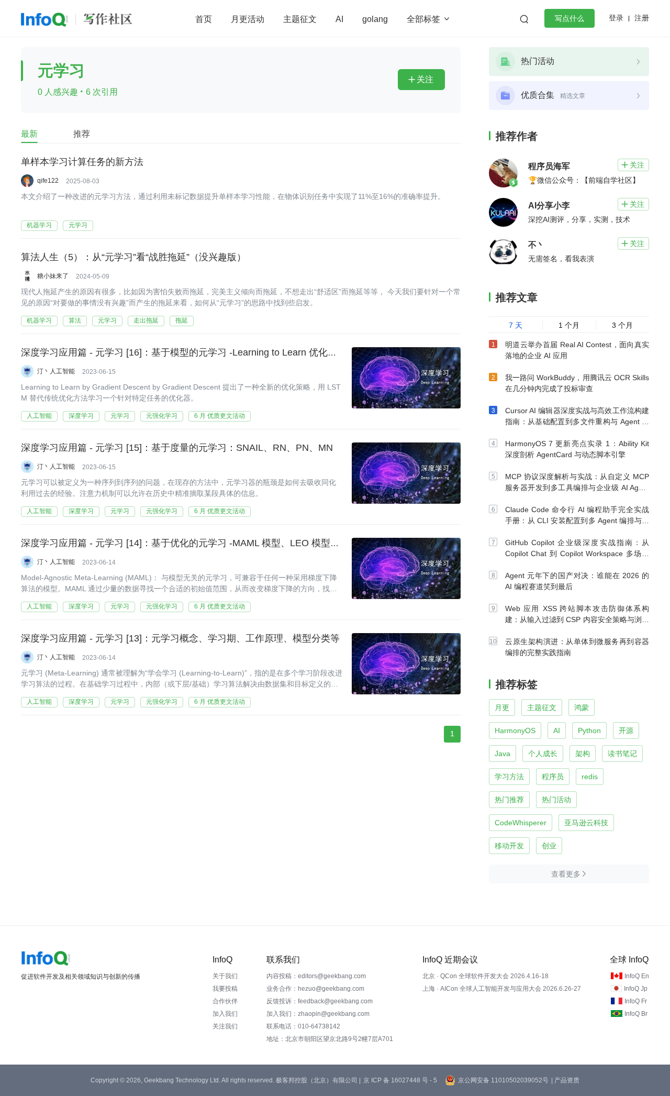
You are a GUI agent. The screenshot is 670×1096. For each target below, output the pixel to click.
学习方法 (509, 776)
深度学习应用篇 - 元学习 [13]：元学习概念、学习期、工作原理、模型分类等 (180, 638)
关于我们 (225, 976)
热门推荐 (509, 799)
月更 (502, 707)
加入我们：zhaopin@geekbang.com (318, 1013)
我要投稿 (225, 988)
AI (339, 19)
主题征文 (300, 19)
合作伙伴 (225, 1001)
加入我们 (225, 1013)
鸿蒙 (581, 707)
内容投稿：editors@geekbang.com (316, 976)
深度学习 (81, 415)
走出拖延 (146, 320)
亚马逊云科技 (586, 822)
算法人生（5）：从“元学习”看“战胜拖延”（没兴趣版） (133, 257)
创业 (549, 846)
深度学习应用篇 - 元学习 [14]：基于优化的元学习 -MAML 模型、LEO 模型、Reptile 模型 (205, 543)
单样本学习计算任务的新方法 (82, 162)
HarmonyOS (515, 730)
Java (502, 753)
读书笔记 (622, 753)
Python (589, 730)
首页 (203, 19)
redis (590, 776)
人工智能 (39, 415)
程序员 (553, 776)
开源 (626, 730)
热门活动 (556, 799)
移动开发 (509, 846)
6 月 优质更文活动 (219, 415)
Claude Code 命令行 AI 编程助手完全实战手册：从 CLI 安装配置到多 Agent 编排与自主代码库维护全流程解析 (577, 520)
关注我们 (225, 1026)
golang (375, 19)
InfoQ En (636, 976)
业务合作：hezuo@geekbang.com (315, 988)
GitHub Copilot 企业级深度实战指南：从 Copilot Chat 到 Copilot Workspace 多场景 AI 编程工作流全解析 (577, 553)
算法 (75, 320)
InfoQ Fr (635, 1001)
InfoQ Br (635, 1013)
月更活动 (247, 19)
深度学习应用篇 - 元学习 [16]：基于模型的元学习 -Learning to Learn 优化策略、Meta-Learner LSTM (230, 352)
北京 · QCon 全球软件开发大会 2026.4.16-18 (485, 976)
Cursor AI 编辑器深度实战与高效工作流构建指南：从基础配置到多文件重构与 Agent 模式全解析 (577, 421)
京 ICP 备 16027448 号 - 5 (400, 1080)
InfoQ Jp (635, 988)
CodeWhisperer (520, 822)
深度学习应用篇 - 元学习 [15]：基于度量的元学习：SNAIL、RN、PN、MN (177, 447)
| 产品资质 (565, 1080)
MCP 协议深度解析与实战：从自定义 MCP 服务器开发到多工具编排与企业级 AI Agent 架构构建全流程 (577, 487)
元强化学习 (161, 415)
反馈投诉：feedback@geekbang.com (319, 1001)
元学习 (78, 225)
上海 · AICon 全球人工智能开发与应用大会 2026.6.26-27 (501, 988)
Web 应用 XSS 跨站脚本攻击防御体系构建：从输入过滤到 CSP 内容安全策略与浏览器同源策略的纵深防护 (577, 619)
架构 (582, 753)
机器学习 (39, 225)
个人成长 (542, 753)
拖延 (181, 320)
